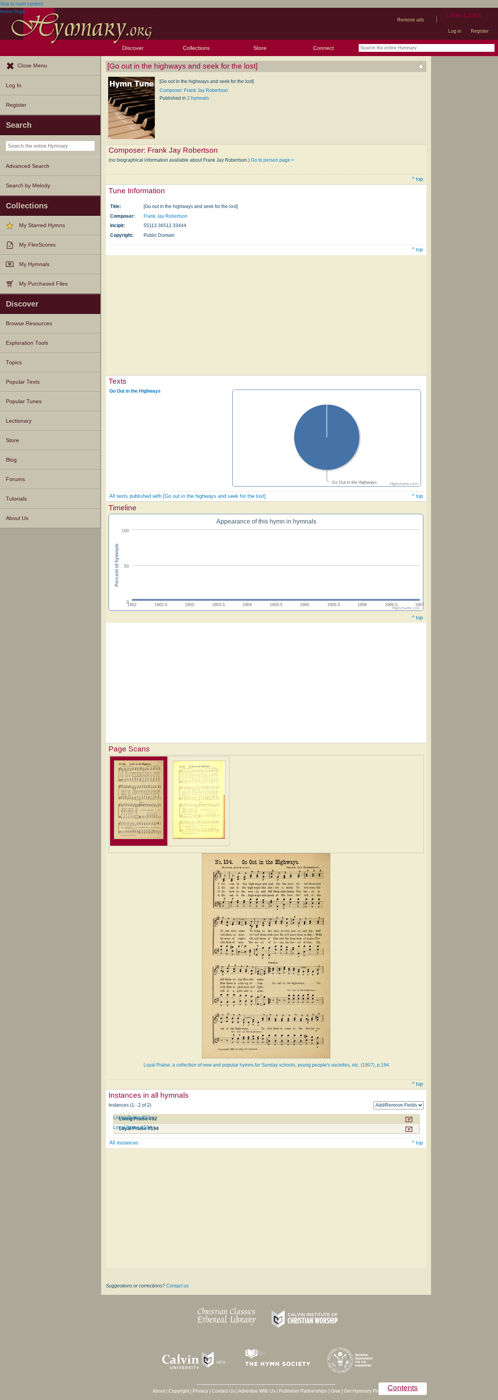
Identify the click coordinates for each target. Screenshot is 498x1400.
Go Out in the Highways (135, 391)
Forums (15, 479)
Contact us (177, 1286)
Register (480, 31)
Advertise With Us (256, 1391)
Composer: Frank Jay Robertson (194, 90)
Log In (13, 85)
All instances (124, 1143)
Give (335, 1391)
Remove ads (410, 20)
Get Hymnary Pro (362, 1391)
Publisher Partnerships (303, 1391)
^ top (417, 179)
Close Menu (32, 66)
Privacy (200, 1391)
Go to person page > (272, 160)
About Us (17, 518)
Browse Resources (29, 323)
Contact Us (223, 1391)
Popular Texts (23, 382)
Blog (11, 460)
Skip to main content (21, 4)
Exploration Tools (27, 343)
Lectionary (19, 421)
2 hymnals (198, 98)
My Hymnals (34, 264)
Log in (454, 31)
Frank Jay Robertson (166, 216)
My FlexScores (37, 245)
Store (260, 48)
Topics (14, 362)
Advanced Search (27, 166)
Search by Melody (28, 186)
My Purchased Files (43, 284)
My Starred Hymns (42, 225)
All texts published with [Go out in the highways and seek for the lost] (187, 496)
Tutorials (16, 499)
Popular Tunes (24, 401)
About (159, 1391)
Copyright (178, 1391)
